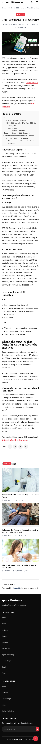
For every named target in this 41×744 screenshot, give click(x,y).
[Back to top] (35, 738)
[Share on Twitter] (10, 446)
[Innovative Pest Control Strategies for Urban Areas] (20, 480)
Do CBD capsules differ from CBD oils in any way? (22, 124)
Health (11, 8)
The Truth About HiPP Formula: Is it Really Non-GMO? (19, 566)
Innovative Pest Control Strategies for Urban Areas (20, 496)
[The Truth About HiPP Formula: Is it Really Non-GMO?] (20, 550)
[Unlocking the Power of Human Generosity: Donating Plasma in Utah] (20, 515)
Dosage (14, 128)
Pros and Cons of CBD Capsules (17, 133)
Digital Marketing (8, 655)
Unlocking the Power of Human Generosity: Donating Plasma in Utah (20, 531)
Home (4, 8)
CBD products (32, 82)
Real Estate (6, 648)
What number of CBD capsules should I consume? (21, 142)
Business (5, 630)
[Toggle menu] (37, 2)
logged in (17, 588)
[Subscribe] (37, 729)
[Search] (32, 2)
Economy (5, 642)
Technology (6, 661)
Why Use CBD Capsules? (17, 120)
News (4, 624)
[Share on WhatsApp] (26, 446)
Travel (4, 673)
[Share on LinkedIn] (20, 446)
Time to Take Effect (19, 130)
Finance (5, 636)
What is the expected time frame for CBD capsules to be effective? (19, 137)
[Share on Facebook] (15, 446)
